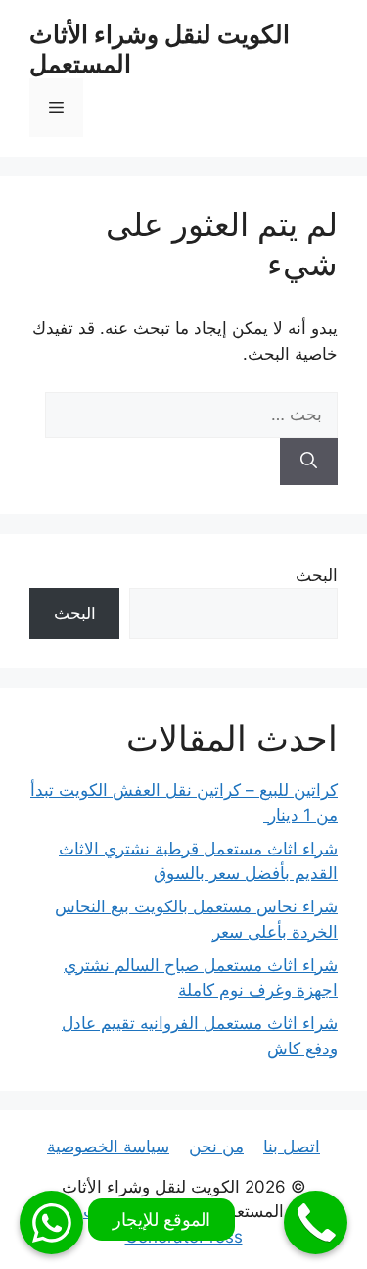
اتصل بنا (291, 1146)
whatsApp (51, 1222)
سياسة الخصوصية (108, 1146)
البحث (317, 575)
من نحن (216, 1146)
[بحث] (309, 461)
